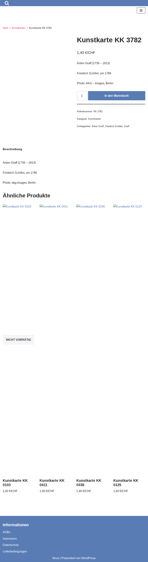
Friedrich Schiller (114, 126)
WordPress (88, 558)
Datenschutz (11, 544)
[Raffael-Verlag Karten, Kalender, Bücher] (13, 10)
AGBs (6, 532)
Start (5, 27)
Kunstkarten (18, 27)
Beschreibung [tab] (12, 149)
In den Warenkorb (117, 95)
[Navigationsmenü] (141, 10)
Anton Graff (98, 126)
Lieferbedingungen (15, 551)
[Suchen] (7, 3)
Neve (55, 558)
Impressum (10, 538)
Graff (126, 126)
